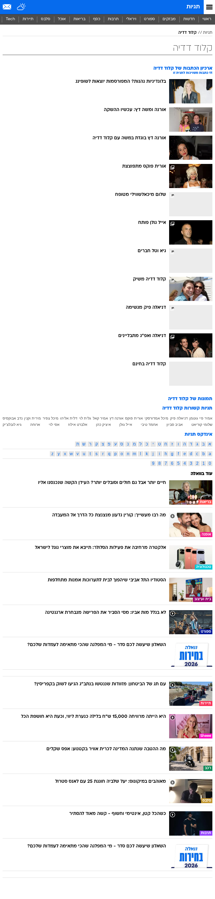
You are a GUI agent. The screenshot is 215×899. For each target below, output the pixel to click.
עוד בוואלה (201, 474)
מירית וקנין (32, 418)
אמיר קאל (100, 418)
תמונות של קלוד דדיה (190, 399)
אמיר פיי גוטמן (200, 418)
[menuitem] (188, 19)
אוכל (62, 19)
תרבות (113, 19)
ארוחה (35, 424)
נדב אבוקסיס (13, 418)
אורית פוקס (134, 418)
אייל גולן (125, 424)
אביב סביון (174, 424)
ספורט (149, 19)
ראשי (206, 19)
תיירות (28, 19)
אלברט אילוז (77, 424)
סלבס (45, 19)
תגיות (193, 7)
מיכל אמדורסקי (156, 418)
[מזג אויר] (21, 7)
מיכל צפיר (50, 418)
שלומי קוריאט (201, 424)
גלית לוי (85, 418)
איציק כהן (103, 424)
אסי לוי (54, 424)
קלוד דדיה (187, 33)
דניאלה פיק (179, 418)
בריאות (79, 19)
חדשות (189, 19)
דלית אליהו (68, 418)
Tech (10, 19)
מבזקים (169, 19)
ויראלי (131, 19)
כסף (96, 19)
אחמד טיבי (149, 424)
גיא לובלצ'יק (12, 424)
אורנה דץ (116, 418)
